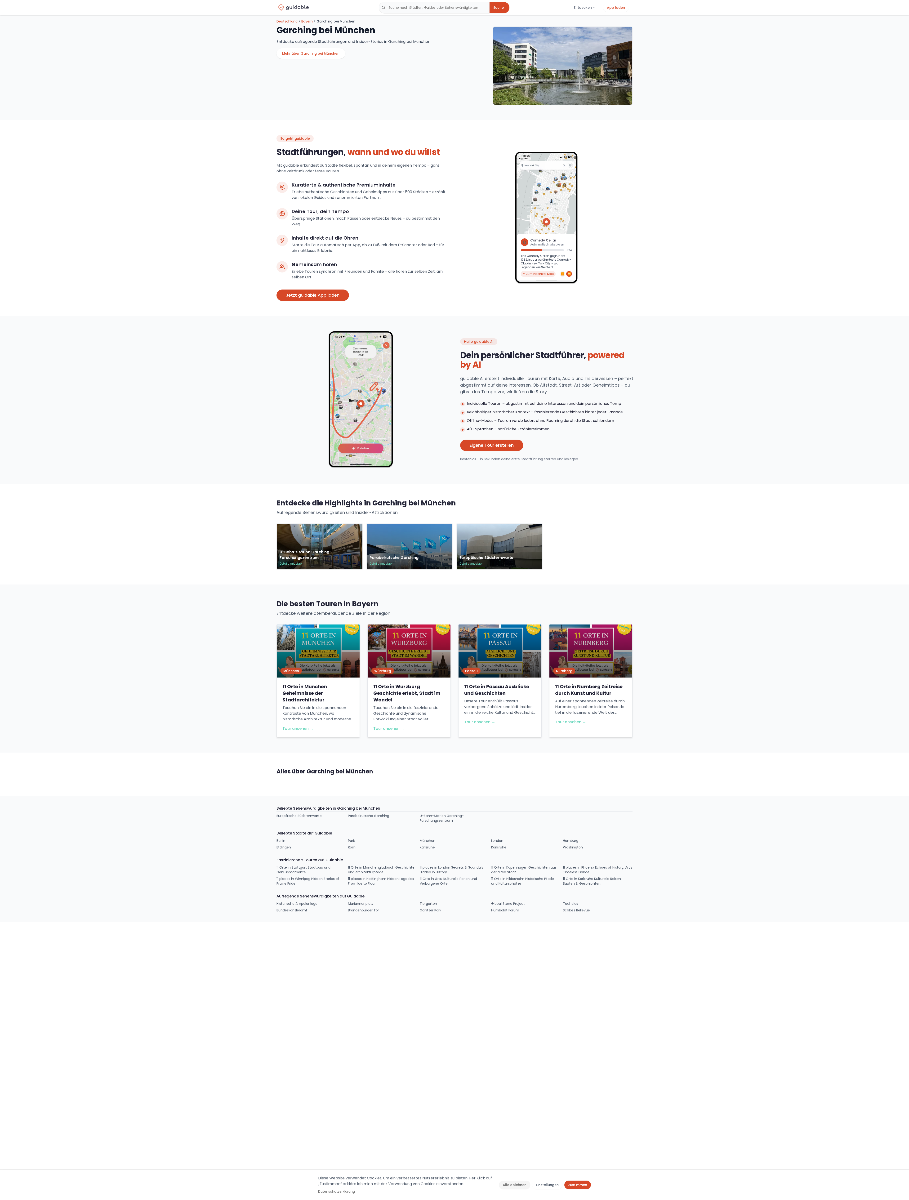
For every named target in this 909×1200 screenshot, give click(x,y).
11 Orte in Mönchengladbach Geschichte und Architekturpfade (381, 869)
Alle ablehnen (514, 1184)
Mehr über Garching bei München (310, 53)
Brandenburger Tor (363, 910)
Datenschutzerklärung (336, 1191)
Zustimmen (577, 1184)
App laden (616, 7)
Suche (498, 7)
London (497, 840)
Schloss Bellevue (576, 910)
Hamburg (570, 840)
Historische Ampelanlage (296, 903)
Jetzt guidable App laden (312, 295)
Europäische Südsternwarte (299, 815)
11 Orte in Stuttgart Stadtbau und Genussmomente (303, 869)
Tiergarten (428, 903)
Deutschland (287, 21)
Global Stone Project (508, 903)
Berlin (280, 840)
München (427, 840)
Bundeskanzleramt (291, 910)
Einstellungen (547, 1184)
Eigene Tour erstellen (492, 445)
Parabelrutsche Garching (368, 815)
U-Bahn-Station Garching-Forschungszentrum (442, 818)
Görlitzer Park (430, 910)
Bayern (307, 21)
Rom (352, 847)
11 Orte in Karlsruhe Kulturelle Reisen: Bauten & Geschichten (592, 881)
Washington (573, 847)
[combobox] (434, 7)
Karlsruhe (427, 847)
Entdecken (583, 7)
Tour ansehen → (297, 728)
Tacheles (570, 903)
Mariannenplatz (361, 903)
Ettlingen (283, 847)
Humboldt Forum (505, 910)
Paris (352, 840)
